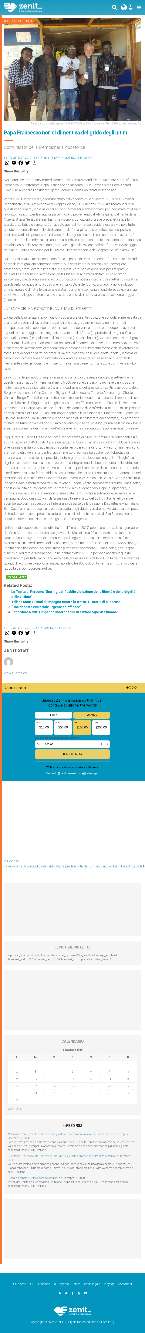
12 (72, 1078)
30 (17, 1100)
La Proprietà (61, 1284)
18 (54, 1085)
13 (91, 1078)
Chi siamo (19, 1284)
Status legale (91, 1284)
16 (17, 1085)
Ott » (18, 1108)
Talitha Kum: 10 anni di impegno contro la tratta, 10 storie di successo (66, 602)
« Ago (11, 1108)
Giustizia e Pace (14, 21)
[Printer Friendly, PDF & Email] (16, 577)
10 (35, 1078)
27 (91, 1093)
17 (35, 1085)
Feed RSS (74, 1125)
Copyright (109, 1284)
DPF (31, 1284)
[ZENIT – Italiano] (40, 7)
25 (54, 1093)
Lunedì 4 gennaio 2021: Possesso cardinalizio (35, 1177)
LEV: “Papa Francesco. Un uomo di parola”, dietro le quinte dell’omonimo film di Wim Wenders (63, 1156)
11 (54, 1078)
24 (35, 1093)
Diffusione (43, 1284)
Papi (29, 21)
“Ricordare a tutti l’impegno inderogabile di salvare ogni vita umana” (64, 612)
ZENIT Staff (51, 157)
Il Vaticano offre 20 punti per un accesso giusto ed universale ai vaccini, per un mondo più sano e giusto (69, 1134)
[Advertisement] (72, 830)
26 (72, 1093)
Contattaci (125, 1284)
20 (91, 1085)
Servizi (76, 1284)
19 (72, 1085)
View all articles (15, 673)
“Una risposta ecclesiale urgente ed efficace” (46, 607)
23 (17, 1093)
